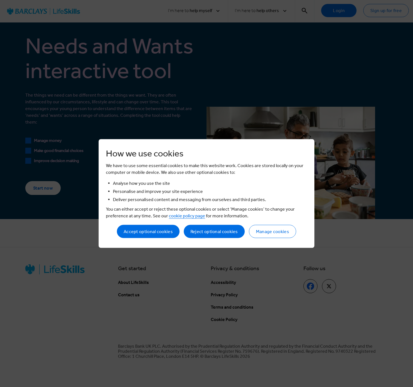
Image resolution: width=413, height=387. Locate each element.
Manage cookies (272, 231)
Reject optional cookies (214, 231)
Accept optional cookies (148, 231)
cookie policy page (187, 215)
